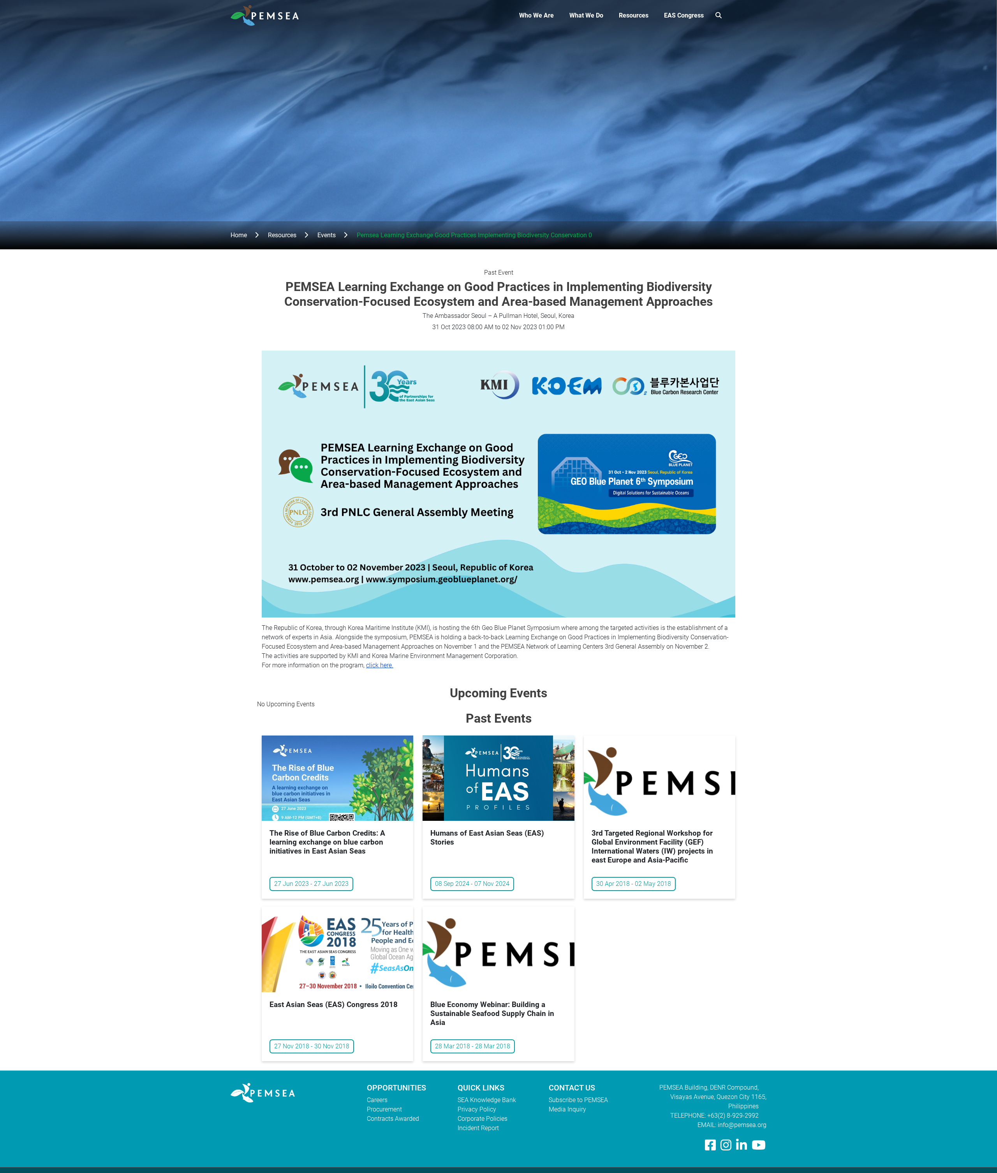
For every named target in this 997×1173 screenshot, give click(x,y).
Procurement (384, 1109)
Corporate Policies (482, 1118)
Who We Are (536, 15)
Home (239, 235)
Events (326, 235)
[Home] (268, 15)
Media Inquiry (567, 1109)
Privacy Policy (477, 1109)
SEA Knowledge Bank (487, 1100)
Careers (377, 1100)
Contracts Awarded (393, 1118)
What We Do (586, 15)
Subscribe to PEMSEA (578, 1100)
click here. (379, 665)
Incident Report (478, 1128)
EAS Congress (684, 15)
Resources (633, 15)
